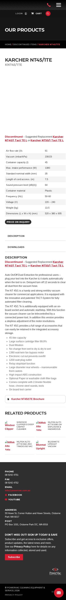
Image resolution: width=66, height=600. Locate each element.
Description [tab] (16, 236)
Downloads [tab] (16, 247)
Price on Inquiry (18, 222)
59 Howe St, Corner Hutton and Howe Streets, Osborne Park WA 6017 (32, 513)
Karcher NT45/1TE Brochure (27, 399)
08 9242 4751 (11, 473)
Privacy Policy (22, 546)
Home (8, 44)
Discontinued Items (25, 44)
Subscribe (14, 557)
